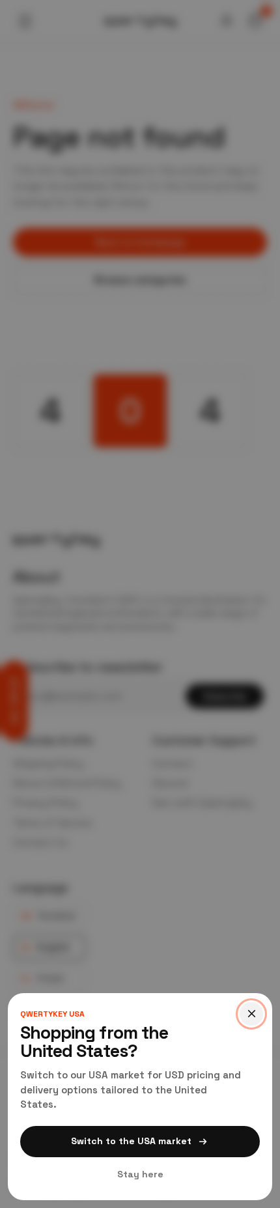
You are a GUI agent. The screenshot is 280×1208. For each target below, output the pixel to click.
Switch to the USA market (131, 1141)
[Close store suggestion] (251, 1014)
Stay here (140, 1174)
